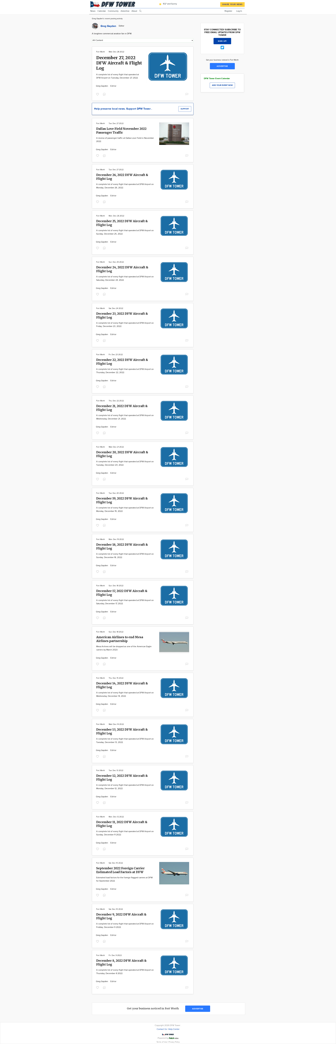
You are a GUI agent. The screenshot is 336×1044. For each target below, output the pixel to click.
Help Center (173, 1029)
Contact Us (162, 1029)
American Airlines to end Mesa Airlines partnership (119, 639)
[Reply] (105, 94)
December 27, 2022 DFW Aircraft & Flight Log (119, 63)
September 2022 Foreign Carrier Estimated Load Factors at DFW (120, 870)
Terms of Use (162, 1042)
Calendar (102, 11)
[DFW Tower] (113, 4)
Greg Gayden (102, 86)
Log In (239, 11)
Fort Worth (100, 52)
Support (185, 109)
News (92, 11)
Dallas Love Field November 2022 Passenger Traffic (121, 130)
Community (113, 11)
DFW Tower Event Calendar (217, 78)
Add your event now (222, 85)
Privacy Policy (174, 1042)
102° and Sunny (169, 4)
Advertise (125, 11)
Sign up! (222, 41)
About (134, 11)
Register (228, 11)
